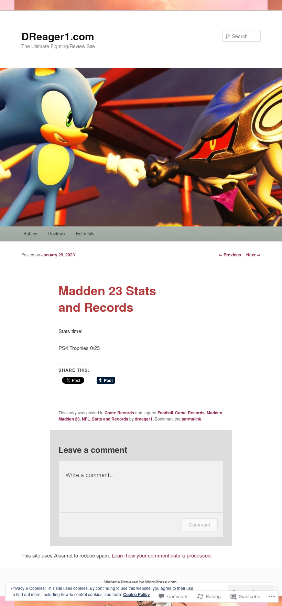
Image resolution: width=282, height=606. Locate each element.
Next (253, 255)
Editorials (85, 233)
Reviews (56, 233)
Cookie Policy (136, 594)
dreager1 (144, 419)
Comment (199, 525)
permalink (191, 419)
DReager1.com (57, 36)
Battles (30, 233)
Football (165, 413)
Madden (214, 413)
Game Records (119, 413)
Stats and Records (110, 419)
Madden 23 (69, 419)
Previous (229, 255)
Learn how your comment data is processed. (162, 555)
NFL (86, 419)
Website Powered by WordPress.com (140, 582)
